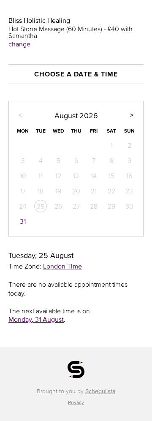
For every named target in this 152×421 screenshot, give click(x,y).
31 (23, 221)
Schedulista (100, 391)
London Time (62, 266)
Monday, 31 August (36, 319)
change (19, 44)
